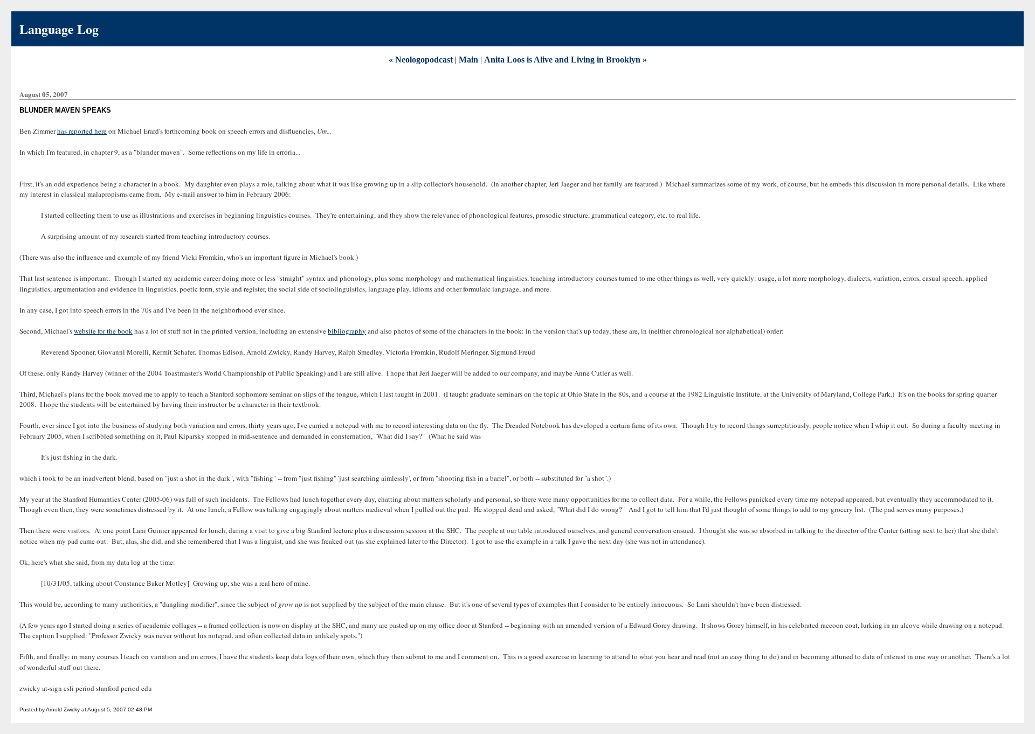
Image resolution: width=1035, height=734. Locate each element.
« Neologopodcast (421, 59)
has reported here (82, 131)
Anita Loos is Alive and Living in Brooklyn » (565, 59)
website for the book (103, 331)
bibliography (347, 331)
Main (468, 59)
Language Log (59, 28)
